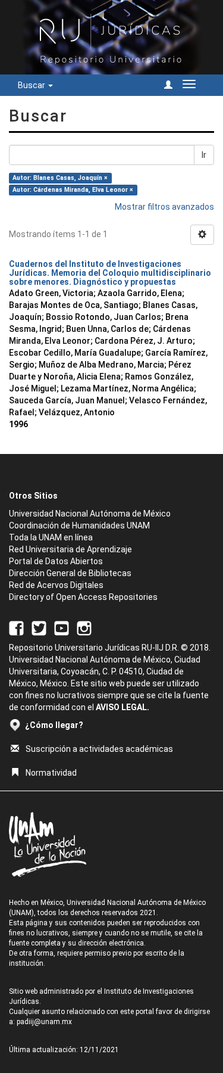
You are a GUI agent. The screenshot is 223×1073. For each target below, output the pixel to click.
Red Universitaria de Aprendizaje (70, 549)
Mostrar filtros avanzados (164, 207)
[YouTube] (61, 627)
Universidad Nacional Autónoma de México (90, 513)
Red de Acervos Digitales (56, 585)
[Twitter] (39, 627)
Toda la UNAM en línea (51, 537)
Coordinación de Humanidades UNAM (79, 525)
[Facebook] (16, 627)
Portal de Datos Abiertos (56, 561)
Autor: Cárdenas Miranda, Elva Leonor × (72, 190)
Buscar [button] (32, 85)
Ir (204, 155)
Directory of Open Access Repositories (83, 597)
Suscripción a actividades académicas (99, 749)
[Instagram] (84, 627)
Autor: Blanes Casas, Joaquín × (60, 178)
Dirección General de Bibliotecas (70, 573)
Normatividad (51, 772)
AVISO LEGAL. (122, 707)
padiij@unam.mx (44, 1022)
